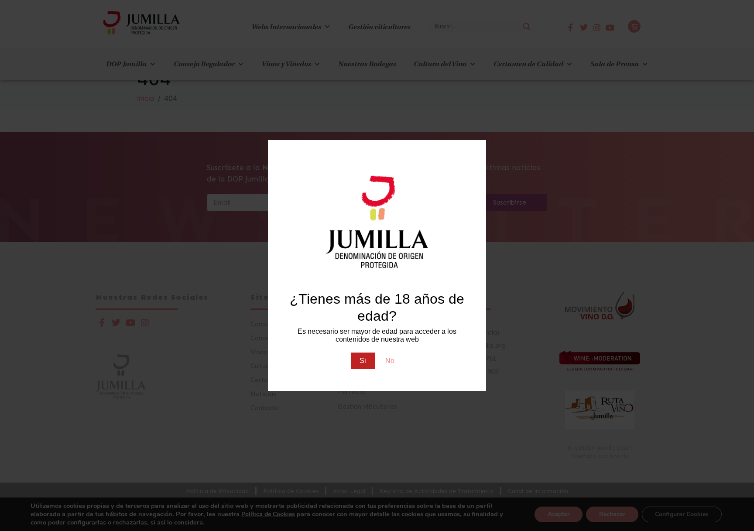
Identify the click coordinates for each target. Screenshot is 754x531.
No (389, 360)
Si (363, 360)
